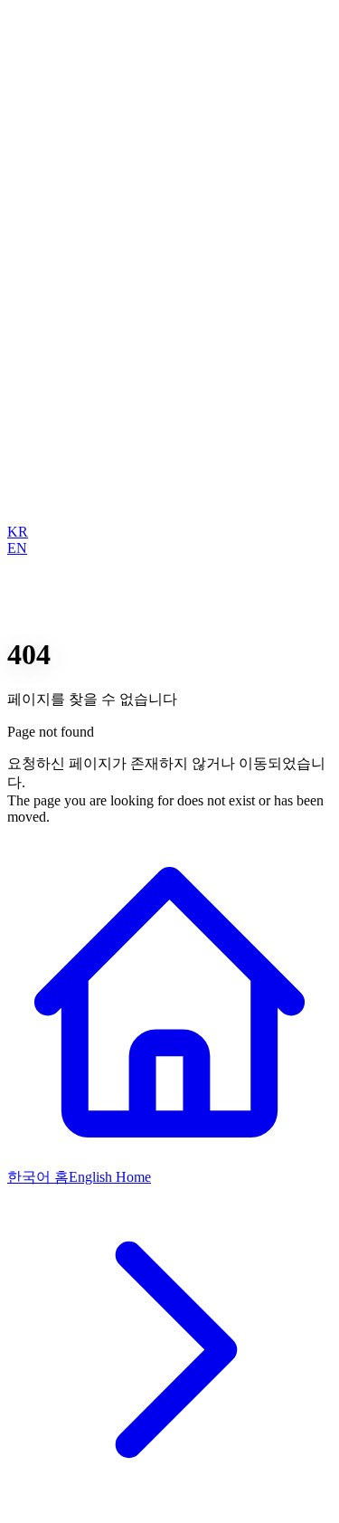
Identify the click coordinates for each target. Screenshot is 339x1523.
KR (17, 531)
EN (17, 548)
